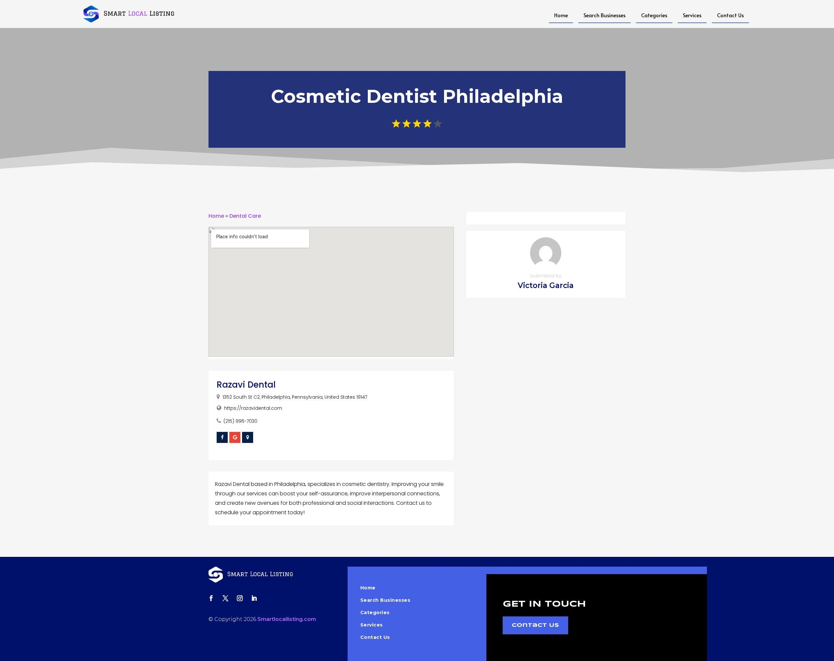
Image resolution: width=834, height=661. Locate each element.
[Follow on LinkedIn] (254, 598)
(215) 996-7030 (240, 421)
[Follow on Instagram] (240, 598)
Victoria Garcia (546, 285)
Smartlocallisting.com (286, 619)
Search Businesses (604, 15)
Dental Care (245, 216)
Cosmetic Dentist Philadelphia (417, 96)
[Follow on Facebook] (211, 598)
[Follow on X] (225, 598)
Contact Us (730, 15)
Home (561, 15)
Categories (654, 15)
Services (692, 15)
